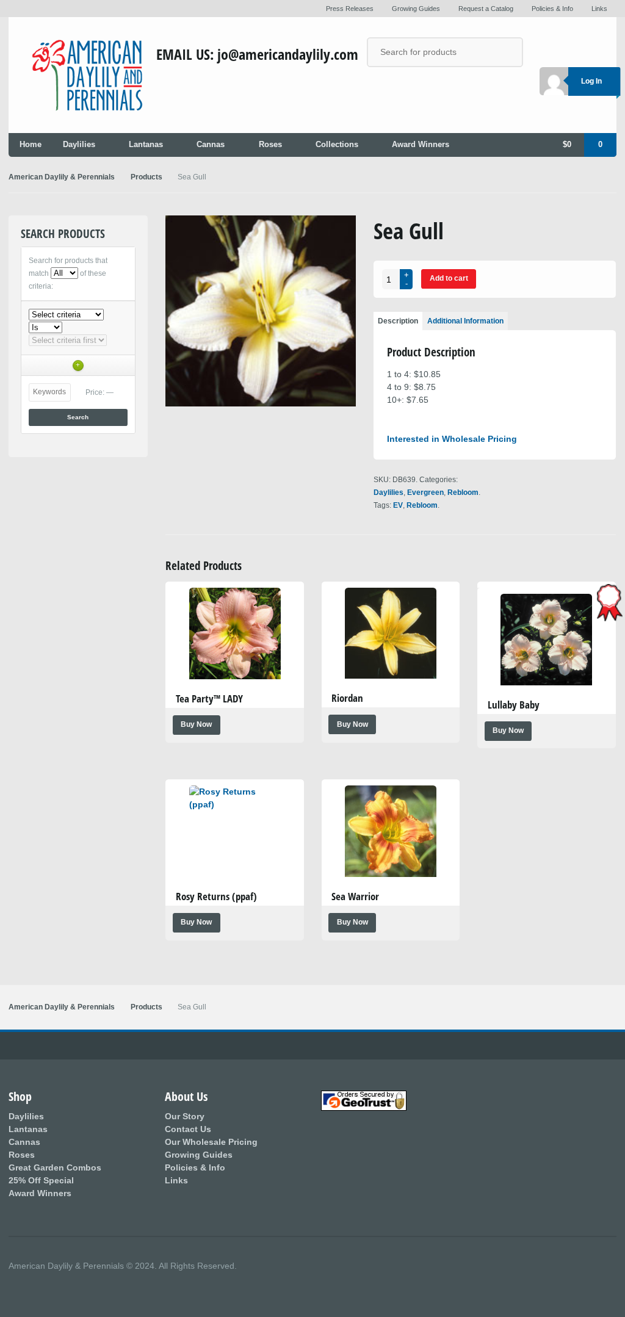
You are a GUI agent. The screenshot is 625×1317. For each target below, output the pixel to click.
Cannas (211, 144)
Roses (270, 144)
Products (146, 177)
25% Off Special (41, 1180)
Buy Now (196, 724)
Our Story (184, 1116)
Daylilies (79, 144)
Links (599, 8)
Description (398, 321)
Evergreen (425, 492)
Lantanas (146, 144)
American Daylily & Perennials (62, 177)
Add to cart (449, 278)
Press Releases (350, 8)
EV (398, 505)
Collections (337, 144)
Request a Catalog (485, 8)
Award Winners (420, 144)
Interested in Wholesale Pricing (452, 439)
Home (31, 144)
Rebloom (463, 492)
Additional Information (465, 321)
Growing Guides (199, 1155)
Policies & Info (552, 8)
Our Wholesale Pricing (211, 1142)
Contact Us (188, 1129)
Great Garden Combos (55, 1167)
